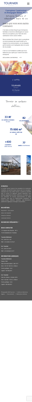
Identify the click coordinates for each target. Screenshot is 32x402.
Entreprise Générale (6, 215)
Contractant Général (5, 218)
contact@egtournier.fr (9, 251)
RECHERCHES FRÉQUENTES (9, 222)
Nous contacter (7, 228)
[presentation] (4, 166)
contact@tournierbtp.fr (9, 242)
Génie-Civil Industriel (6, 213)
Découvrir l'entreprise (10, 57)
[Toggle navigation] (28, 3)
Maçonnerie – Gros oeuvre (7, 210)
